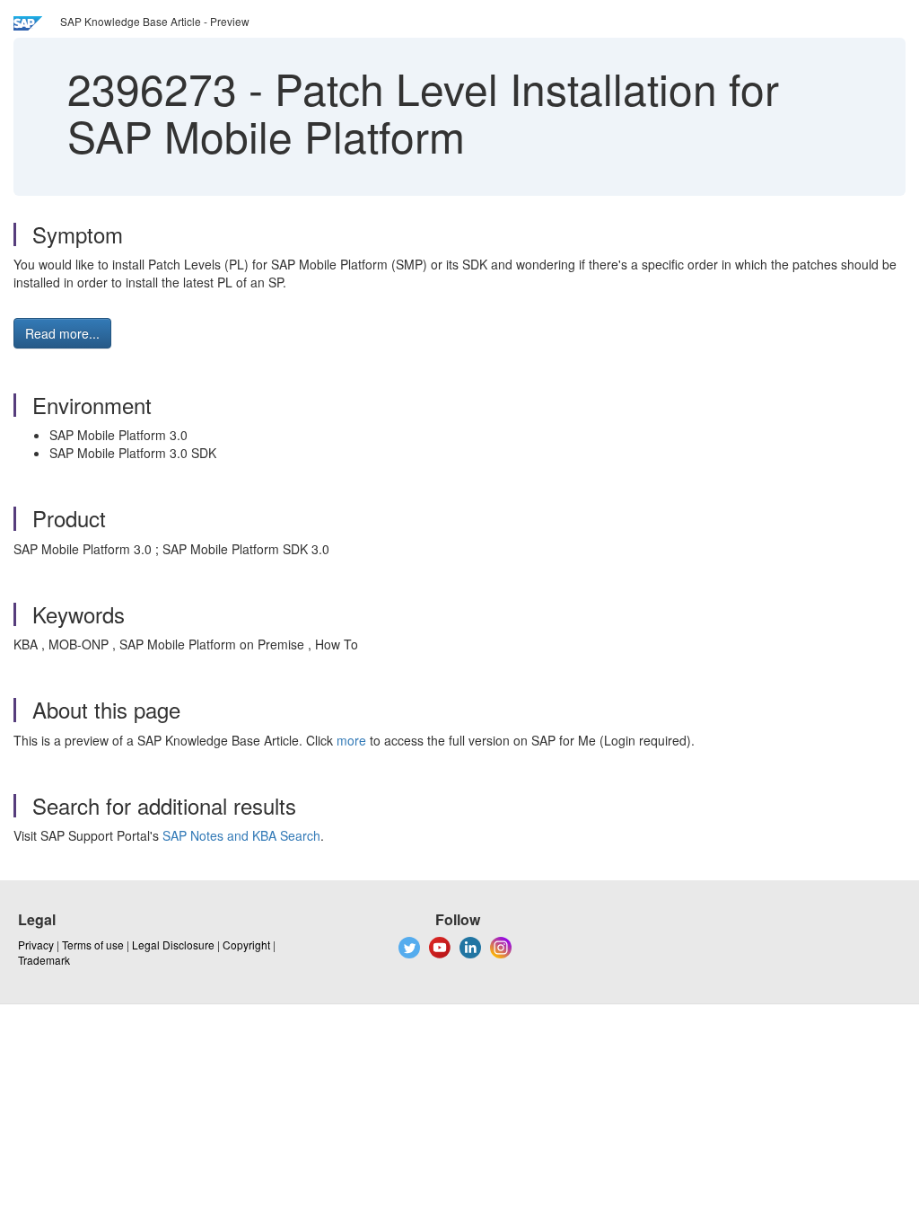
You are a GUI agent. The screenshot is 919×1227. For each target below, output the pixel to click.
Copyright (246, 944)
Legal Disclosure (173, 944)
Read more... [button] (62, 333)
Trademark (44, 959)
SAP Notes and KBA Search (241, 835)
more (351, 740)
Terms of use (93, 944)
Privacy (36, 944)
